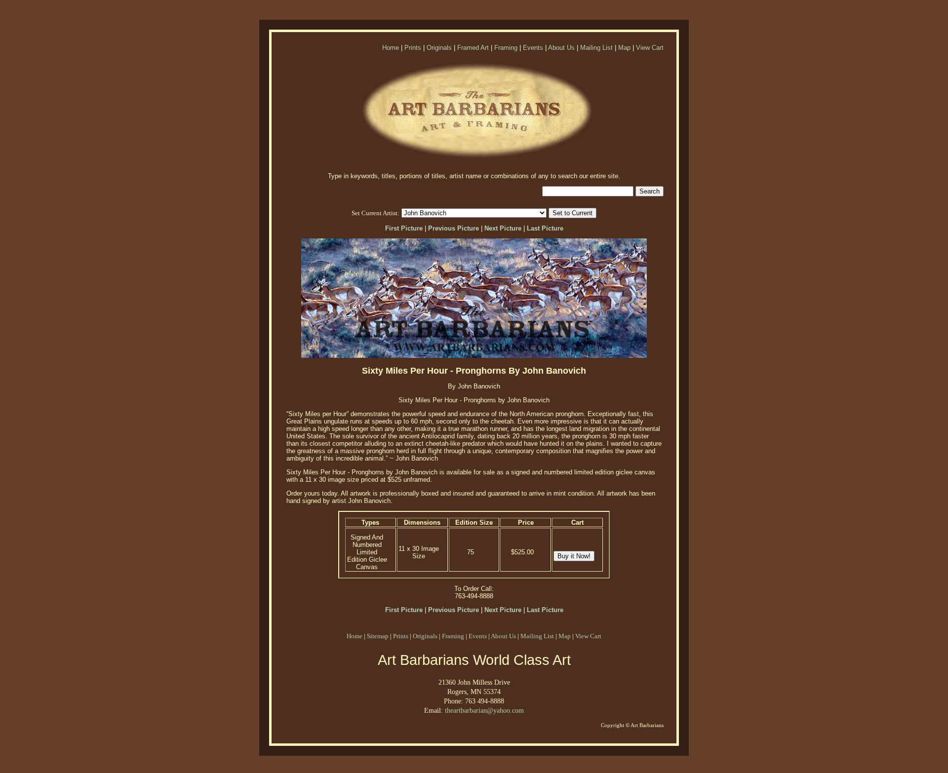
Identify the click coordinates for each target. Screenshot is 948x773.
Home (390, 47)
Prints (412, 47)
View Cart (650, 47)
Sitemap (378, 636)
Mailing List (596, 47)
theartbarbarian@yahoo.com (484, 710)
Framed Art (473, 47)
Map (624, 47)
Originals (439, 47)
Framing (505, 47)
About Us (561, 47)
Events (533, 47)
